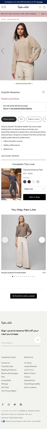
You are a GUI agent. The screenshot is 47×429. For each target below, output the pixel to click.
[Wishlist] (39, 7)
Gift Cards (5, 387)
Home (3, 19)
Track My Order (7, 366)
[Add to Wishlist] (43, 92)
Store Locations (30, 387)
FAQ (3, 377)
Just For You (29, 370)
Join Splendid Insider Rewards (21, 108)
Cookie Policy (24, 414)
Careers (27, 377)
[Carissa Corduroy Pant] (11, 184)
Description (8, 119)
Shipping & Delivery (8, 370)
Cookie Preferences (12, 418)
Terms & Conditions (29, 411)
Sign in (5, 108)
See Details (40, 2)
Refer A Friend (29, 373)
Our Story (28, 363)
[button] (42, 240)
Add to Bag (34, 197)
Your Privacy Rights (8, 391)
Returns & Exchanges (9, 373)
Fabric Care (33, 119)
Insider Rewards (30, 366)
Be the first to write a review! (23, 296)
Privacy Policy (9, 414)
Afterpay (4, 384)
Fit (21, 119)
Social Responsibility (32, 384)
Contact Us (5, 363)
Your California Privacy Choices (23, 421)
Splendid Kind (29, 380)
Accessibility (6, 380)
